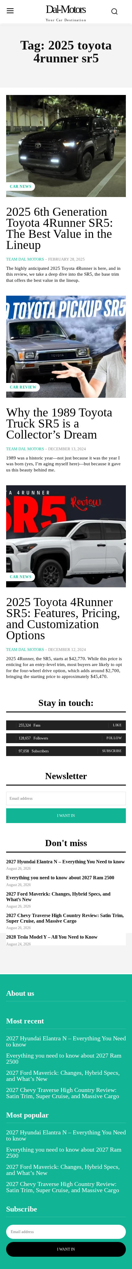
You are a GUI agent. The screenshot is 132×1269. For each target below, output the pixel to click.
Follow (114, 738)
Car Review (23, 387)
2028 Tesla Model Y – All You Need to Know (52, 937)
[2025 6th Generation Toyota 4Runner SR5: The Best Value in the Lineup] (66, 146)
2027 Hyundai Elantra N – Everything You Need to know (65, 861)
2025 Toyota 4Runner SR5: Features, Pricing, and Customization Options (63, 618)
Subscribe (112, 751)
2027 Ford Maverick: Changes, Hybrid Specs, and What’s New (63, 1075)
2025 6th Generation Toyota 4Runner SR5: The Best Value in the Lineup (59, 228)
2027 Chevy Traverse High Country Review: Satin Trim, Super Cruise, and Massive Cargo (65, 918)
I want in (66, 816)
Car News (20, 186)
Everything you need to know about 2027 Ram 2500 (60, 877)
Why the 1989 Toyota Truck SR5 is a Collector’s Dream (59, 423)
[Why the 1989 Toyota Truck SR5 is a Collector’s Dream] (66, 347)
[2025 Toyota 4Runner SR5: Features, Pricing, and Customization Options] (66, 536)
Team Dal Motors (25, 259)
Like (117, 725)
